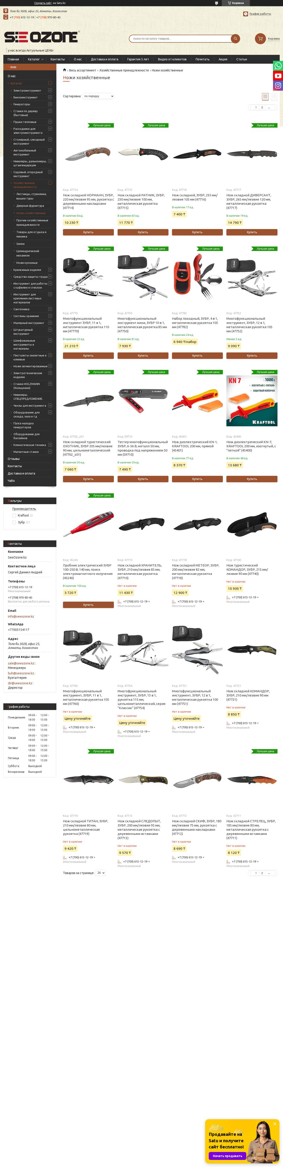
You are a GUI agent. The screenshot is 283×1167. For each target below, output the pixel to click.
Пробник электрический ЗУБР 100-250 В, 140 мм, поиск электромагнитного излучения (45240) (88, 571)
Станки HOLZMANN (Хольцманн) (26, 385)
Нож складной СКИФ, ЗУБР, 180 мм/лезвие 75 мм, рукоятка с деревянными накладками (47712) (196, 827)
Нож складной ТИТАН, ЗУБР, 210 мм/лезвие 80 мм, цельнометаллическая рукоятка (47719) (85, 827)
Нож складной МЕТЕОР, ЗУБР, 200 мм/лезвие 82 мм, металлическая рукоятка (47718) (195, 571)
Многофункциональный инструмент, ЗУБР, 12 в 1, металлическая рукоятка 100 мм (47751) (195, 697)
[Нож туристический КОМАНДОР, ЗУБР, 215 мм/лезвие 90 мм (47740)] (251, 524)
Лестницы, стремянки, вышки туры (31, 196)
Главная (13, 59)
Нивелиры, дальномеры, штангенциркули (30, 163)
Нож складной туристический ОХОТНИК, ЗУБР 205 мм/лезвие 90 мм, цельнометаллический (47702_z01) (88, 448)
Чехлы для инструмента (29, 405)
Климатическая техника (29, 444)
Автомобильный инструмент (24, 152)
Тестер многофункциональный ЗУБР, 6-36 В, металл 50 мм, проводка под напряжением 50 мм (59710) (143, 448)
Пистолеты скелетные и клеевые (29, 357)
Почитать (203, 59)
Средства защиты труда (30, 276)
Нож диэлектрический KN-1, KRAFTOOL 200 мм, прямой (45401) (195, 446)
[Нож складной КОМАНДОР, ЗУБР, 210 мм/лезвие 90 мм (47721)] (251, 650)
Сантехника (21, 309)
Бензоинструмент (25, 97)
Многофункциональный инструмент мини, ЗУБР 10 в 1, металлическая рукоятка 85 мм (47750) (142, 325)
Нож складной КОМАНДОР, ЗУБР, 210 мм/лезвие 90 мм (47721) (248, 695)
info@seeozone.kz (21, 616)
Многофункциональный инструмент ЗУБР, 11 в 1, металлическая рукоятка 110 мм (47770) (86, 325)
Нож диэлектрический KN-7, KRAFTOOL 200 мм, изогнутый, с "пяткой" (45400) (251, 446)
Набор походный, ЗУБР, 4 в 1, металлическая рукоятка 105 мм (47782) (195, 323)
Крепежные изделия (27, 269)
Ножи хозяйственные (31, 212)
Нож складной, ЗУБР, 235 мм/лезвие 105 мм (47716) (195, 197)
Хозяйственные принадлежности (25, 184)
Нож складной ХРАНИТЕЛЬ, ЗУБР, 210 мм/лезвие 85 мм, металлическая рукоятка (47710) (140, 571)
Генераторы (21, 104)
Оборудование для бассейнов (26, 436)
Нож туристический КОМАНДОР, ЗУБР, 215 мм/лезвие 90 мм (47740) (247, 569)
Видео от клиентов (172, 59)
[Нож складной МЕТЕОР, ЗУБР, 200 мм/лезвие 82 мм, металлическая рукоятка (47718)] (197, 524)
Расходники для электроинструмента (27, 130)
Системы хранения (26, 316)
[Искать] (235, 38)
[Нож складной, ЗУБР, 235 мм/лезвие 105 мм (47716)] (197, 154)
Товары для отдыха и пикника (31, 234)
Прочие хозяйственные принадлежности (32, 222)
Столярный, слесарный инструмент (29, 141)
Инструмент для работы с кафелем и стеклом (30, 285)
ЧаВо (11, 480)
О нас (78, 59)
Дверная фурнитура (30, 205)
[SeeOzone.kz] (42, 36)
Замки (20, 243)
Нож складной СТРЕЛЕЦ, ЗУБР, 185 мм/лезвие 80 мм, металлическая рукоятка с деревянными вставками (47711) (251, 829)
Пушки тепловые (24, 121)
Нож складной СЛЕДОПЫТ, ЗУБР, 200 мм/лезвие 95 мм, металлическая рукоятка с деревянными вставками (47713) (139, 829)
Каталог (34, 59)
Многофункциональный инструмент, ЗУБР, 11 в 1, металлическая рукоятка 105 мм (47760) (86, 697)
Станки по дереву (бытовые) (25, 113)
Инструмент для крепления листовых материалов (27, 298)
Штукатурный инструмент (23, 331)
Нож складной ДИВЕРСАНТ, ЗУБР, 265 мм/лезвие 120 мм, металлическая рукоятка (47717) (248, 201)
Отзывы (14, 459)
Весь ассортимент (82, 70)
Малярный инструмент (28, 322)
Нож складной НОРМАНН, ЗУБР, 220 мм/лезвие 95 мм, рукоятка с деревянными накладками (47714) (88, 201)
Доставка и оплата (104, 59)
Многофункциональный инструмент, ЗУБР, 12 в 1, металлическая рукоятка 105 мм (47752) (249, 325)
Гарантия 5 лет (138, 59)
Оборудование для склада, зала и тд (26, 414)
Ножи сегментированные (30, 366)
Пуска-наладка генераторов (23, 425)
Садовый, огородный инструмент (28, 174)
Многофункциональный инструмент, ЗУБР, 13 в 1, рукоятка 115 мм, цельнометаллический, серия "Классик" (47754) (141, 699)
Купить (88, 232)
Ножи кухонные (27, 262)
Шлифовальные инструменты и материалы (24, 344)
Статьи (241, 59)
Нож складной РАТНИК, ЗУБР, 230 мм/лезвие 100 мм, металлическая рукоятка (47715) (141, 201)
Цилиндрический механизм (27, 253)
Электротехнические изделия (27, 375)
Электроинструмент (27, 90)
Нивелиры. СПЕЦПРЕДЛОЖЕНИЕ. (28, 396)
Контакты (58, 59)
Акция (223, 59)
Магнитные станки (26, 451)
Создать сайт (43, 3)
